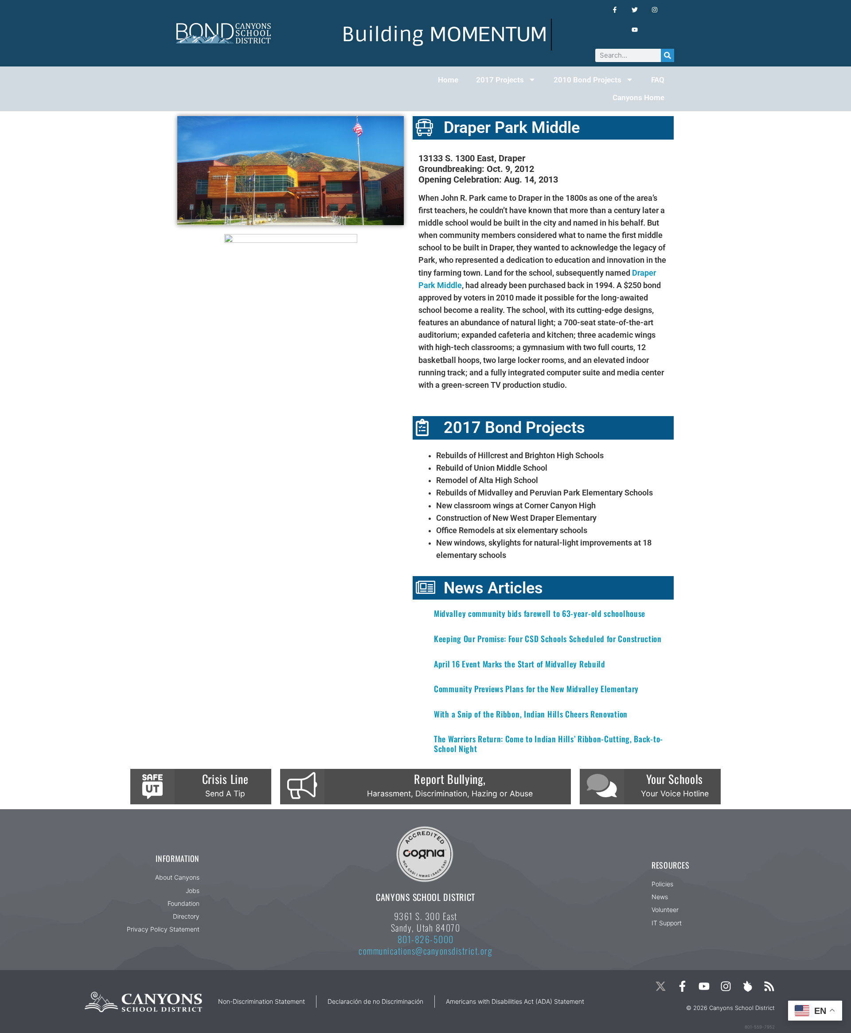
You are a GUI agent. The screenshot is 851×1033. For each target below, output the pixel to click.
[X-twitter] (660, 986)
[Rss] (769, 986)
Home (448, 79)
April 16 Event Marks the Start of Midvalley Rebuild (519, 664)
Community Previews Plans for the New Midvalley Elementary (536, 688)
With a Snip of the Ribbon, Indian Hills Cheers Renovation (531, 714)
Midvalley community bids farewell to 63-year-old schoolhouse (539, 613)
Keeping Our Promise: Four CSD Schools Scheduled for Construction (548, 638)
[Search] (667, 55)
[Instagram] (725, 986)
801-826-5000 (426, 939)
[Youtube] (704, 986)
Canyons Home (638, 97)
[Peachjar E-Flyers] (747, 986)
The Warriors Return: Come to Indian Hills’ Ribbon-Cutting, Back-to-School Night (548, 743)
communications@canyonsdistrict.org (425, 950)
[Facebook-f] (682, 986)
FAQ (657, 79)
